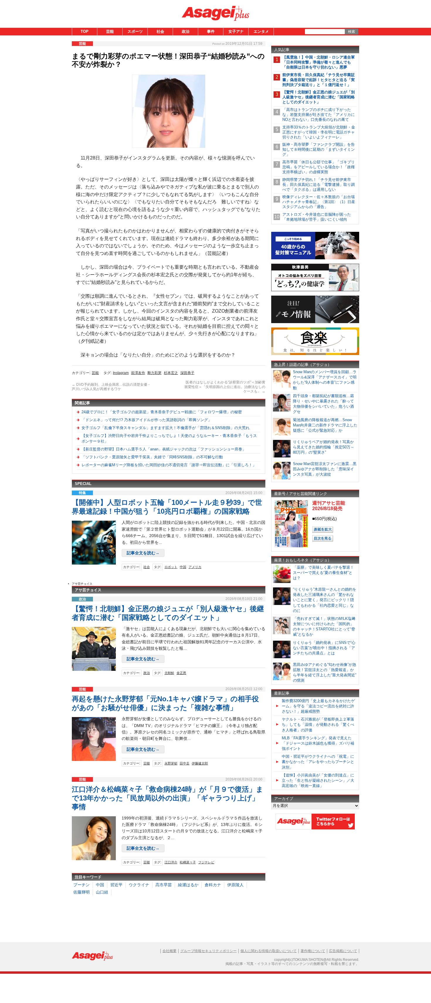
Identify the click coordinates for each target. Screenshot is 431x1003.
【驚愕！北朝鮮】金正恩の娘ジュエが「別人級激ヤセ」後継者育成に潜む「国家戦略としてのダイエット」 (318, 97)
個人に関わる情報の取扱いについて (268, 951)
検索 (351, 32)
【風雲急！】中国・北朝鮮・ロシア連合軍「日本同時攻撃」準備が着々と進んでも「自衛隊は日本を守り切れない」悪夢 (318, 62)
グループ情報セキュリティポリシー (208, 951)
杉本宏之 (171, 373)
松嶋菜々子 (188, 862)
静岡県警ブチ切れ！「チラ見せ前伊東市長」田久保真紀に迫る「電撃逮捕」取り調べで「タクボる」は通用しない (318, 184)
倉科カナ (213, 884)
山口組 (102, 892)
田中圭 (184, 763)
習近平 (116, 884)
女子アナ (236, 31)
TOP (85, 31)
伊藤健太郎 (200, 763)
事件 (211, 31)
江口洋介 (170, 862)
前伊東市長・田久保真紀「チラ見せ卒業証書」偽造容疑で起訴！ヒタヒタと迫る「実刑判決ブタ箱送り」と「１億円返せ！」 (318, 80)
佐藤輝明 (81, 892)
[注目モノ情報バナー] (315, 322)
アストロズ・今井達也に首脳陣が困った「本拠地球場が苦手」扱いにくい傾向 (316, 217)
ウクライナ (139, 884)
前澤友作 (138, 373)
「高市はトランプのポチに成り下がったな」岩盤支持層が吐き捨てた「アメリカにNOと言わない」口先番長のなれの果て (318, 114)
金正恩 (181, 673)
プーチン (81, 884)
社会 (160, 31)
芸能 (110, 31)
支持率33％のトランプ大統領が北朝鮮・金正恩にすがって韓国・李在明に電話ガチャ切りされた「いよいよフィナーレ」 (318, 132)
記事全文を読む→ (143, 553)
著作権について (313, 951)
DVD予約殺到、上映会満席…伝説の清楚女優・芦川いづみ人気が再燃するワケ (111, 387)
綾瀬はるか (188, 884)
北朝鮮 (169, 673)
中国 (183, 567)
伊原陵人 (235, 884)
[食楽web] (315, 354)
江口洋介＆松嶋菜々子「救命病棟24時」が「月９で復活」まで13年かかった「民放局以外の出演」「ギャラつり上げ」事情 (167, 798)
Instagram (121, 373)
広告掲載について (343, 951)
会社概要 (169, 951)
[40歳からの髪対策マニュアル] (315, 258)
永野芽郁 (170, 763)
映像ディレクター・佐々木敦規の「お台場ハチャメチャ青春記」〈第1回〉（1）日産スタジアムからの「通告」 (318, 202)
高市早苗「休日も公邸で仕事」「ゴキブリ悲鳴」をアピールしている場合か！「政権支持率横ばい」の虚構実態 (318, 167)
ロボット (170, 567)
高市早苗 (163, 884)
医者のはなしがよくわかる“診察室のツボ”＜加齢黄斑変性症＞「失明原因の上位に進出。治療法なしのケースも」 (224, 386)
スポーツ (135, 31)
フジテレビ (206, 862)
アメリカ (195, 567)
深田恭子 (187, 373)
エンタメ (261, 31)
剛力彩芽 (154, 373)
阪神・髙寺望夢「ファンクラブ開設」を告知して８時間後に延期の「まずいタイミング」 (318, 149)
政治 (185, 31)
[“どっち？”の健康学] (315, 290)
